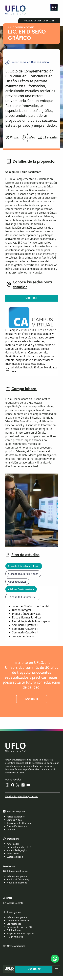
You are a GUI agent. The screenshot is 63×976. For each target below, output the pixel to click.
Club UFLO (12, 829)
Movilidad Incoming (17, 882)
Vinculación (13, 853)
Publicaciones (14, 930)
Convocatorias (14, 923)
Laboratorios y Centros (18, 920)
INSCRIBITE (32, 699)
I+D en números (15, 936)
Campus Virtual (14, 819)
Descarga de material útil (19, 927)
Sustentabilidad (15, 856)
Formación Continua (17, 826)
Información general (17, 876)
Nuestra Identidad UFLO (19, 847)
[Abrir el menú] (54, 7)
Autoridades (13, 843)
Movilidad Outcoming (18, 879)
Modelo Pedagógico (17, 850)
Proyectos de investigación (20, 933)
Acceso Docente (15, 902)
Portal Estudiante (16, 816)
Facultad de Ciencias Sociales (39, 20)
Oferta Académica (16, 945)
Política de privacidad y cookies (21, 796)
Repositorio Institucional (19, 823)
